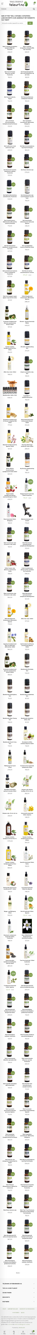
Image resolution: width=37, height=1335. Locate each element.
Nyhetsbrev (16, 1312)
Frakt (4, 1309)
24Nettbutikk (21, 1327)
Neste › (18, 1273)
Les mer (10, 1324)
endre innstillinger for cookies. (22, 1324)
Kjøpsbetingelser (13, 1309)
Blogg (22, 1312)
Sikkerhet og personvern (27, 1309)
